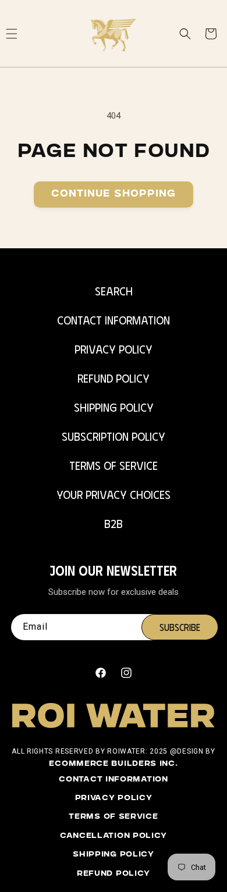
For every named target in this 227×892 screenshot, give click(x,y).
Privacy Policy (113, 348)
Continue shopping (113, 194)
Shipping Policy (114, 406)
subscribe (179, 627)
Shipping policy (113, 854)
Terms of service (113, 816)
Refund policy (113, 873)
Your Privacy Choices (113, 494)
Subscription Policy (113, 436)
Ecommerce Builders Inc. (113, 764)
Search (114, 290)
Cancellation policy (113, 836)
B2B (113, 523)
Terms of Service (113, 465)
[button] (185, 34)
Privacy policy (113, 798)
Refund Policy (113, 377)
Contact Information (113, 319)
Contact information (113, 779)
